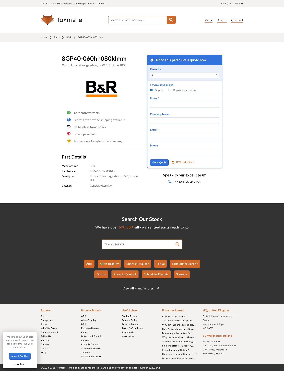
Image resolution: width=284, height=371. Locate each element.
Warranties (128, 336)
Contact (237, 20)
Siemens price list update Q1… (178, 345)
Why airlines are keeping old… (178, 324)
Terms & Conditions (132, 328)
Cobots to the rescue (173, 316)
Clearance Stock (50, 332)
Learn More (19, 364)
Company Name (159, 114)
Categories (47, 320)
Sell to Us (46, 336)
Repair (184, 90)
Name (154, 98)
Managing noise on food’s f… (177, 333)
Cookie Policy (129, 316)
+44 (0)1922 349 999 (232, 3)
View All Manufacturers (139, 288)
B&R (68, 37)
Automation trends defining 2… (179, 341)
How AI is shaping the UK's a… (178, 328)
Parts (209, 20)
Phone (154, 145)
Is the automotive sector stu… (178, 358)
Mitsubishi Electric (185, 263)
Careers (45, 344)
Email (154, 129)
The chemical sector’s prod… (177, 320)
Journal (45, 340)
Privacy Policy (130, 320)
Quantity (155, 69)
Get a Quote (159, 162)
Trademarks (128, 332)
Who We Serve (49, 328)
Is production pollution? (175, 349)
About (222, 20)
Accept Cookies (19, 356)
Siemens (182, 274)
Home (44, 37)
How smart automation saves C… (180, 354)
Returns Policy (130, 324)
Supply (159, 90)
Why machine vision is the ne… (179, 337)
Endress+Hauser (137, 263)
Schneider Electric (156, 274)
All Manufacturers (91, 356)
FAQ (43, 352)
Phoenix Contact (125, 274)
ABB (89, 263)
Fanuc (160, 263)
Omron (101, 274)
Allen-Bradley (109, 263)
